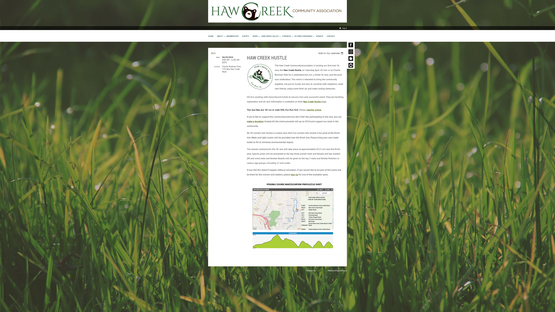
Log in (344, 28)
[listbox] (331, 53)
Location (217, 66)
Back (213, 52)
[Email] (351, 65)
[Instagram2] (351, 52)
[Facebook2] (351, 45)
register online (313, 109)
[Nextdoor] (351, 58)
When (218, 57)
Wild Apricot (321, 270)
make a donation (255, 121)
